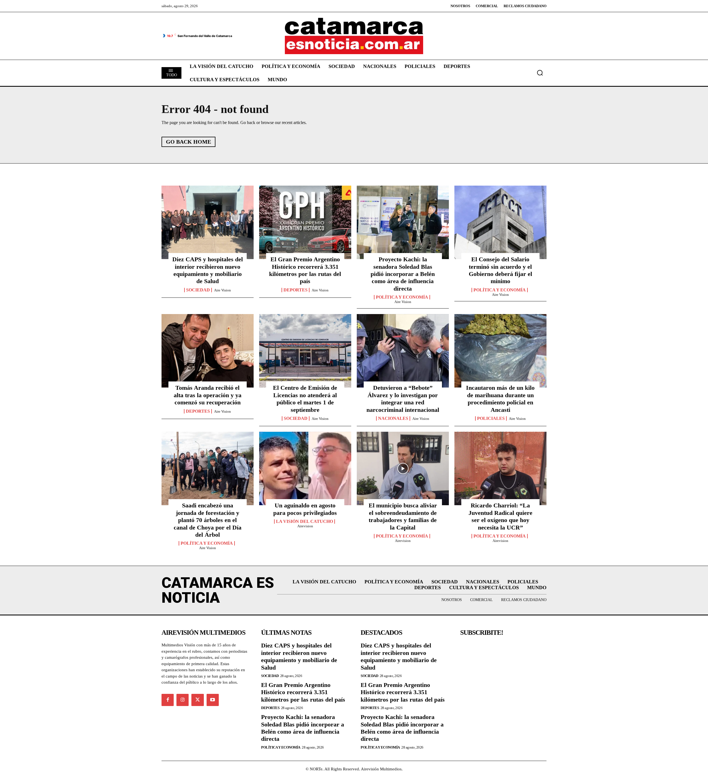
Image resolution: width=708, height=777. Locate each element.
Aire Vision (222, 290)
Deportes (295, 290)
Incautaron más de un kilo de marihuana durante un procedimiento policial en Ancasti (500, 398)
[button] (539, 72)
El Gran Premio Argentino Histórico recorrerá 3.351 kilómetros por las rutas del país (305, 270)
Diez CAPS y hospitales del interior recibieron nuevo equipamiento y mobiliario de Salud (207, 270)
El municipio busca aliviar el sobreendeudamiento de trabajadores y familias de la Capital (403, 516)
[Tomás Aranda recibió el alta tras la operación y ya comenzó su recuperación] (208, 351)
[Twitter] (197, 700)
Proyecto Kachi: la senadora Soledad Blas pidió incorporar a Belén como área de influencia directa (403, 274)
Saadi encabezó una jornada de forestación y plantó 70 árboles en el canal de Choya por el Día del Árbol (207, 520)
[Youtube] (213, 700)
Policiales (491, 418)
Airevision (305, 526)
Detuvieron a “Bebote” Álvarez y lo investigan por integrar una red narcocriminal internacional (402, 398)
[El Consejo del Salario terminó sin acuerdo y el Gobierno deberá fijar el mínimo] (500, 222)
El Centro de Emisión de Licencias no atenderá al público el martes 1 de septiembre (305, 398)
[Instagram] (182, 700)
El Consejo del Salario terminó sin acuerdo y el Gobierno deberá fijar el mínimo (500, 270)
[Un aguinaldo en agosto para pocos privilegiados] (305, 468)
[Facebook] (168, 700)
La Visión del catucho (304, 521)
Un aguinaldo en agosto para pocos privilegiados (305, 509)
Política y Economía (402, 297)
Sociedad (198, 290)
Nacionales (393, 418)
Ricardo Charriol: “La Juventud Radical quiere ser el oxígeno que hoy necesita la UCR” (500, 516)
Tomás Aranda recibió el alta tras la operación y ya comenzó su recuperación (207, 395)
